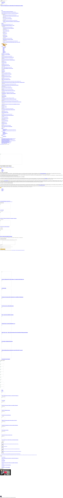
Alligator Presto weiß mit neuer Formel (6, 79)
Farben (3, 50)
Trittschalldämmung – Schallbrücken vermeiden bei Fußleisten (9, 93)
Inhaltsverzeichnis (3, 2)
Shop (2, 135)
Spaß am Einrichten (5, 36)
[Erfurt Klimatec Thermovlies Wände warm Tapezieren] (2, 386)
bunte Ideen (46, 178)
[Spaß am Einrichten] (5, 35)
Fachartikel (3, 144)
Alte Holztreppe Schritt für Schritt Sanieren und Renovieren (8, 90)
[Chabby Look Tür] (5, 32)
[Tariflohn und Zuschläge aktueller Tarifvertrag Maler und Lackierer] (3, 419)
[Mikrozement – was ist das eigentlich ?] (5, 53)
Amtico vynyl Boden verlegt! (4, 143)
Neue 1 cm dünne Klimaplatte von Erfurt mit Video (7, 68)
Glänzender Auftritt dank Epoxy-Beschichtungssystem (8, 57)
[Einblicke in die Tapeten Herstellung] (2, 363)
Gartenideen (4, 132)
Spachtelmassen (4, 47)
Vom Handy (3, 23)
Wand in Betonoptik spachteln (5, 112)
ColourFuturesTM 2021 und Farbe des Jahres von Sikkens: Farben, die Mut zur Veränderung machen (13, 82)
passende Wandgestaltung (43, 173)
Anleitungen (4, 45)
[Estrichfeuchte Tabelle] (4, 61)
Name (1, 245)
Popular (2, 390)
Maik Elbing (1, 167)
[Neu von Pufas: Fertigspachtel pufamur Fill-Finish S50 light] (7, 108)
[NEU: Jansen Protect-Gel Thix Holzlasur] (7, 17)
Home (2, 10)
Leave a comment (10, 167)
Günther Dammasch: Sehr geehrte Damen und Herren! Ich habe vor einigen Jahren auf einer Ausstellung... (11, 451)
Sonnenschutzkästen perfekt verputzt (6, 65)
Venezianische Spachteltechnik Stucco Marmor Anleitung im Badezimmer (10, 425)
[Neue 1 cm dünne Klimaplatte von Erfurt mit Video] (7, 67)
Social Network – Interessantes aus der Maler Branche (8, 11)
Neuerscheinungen (4, 136)
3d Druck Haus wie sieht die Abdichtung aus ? (8, 323)
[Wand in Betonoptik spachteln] (5, 111)
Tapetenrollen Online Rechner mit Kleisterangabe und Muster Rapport (9, 129)
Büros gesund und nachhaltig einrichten (6, 236)
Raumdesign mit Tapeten (4, 123)
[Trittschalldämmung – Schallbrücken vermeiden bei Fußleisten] (8, 92)
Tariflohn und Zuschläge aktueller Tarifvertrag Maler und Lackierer (9, 420)
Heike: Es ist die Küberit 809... (4, 446)
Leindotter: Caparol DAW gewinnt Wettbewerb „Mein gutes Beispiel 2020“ (11, 21)
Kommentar (1, 244)
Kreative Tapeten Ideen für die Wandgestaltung (7, 126)
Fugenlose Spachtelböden (5, 133)
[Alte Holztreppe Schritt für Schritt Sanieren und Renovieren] (7, 89)
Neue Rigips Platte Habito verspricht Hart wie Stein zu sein (6, 201)
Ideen (2, 131)
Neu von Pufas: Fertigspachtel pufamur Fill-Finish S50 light (8, 109)
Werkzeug (4, 134)
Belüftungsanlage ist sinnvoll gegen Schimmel (8, 39)
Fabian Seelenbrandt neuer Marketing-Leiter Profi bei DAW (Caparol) (8, 139)
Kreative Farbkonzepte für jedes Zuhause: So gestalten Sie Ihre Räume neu (8, 138)
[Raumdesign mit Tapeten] (4, 122)
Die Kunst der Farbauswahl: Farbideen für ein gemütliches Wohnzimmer (8, 218)
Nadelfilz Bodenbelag (4, 96)
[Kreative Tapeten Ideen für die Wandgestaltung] (6, 125)
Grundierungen (4, 51)
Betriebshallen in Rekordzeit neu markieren (6, 76)
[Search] (0, 4)
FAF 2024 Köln (4, 288)
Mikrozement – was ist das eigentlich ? (6, 54)
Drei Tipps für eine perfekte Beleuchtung (4, 226)
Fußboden (4, 48)
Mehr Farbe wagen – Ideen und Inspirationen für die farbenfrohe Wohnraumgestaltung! (15, 332)
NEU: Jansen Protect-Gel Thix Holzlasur (7, 18)
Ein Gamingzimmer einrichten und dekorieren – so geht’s (8, 25)
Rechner (2, 128)
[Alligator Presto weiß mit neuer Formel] (5, 78)
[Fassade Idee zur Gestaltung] (2, 371)
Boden (3, 49)
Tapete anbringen (6, 180)
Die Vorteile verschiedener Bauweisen (7, 341)
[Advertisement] (12, 8)
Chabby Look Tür (5, 33)
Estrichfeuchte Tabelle (4, 62)
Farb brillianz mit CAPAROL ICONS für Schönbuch (6, 141)
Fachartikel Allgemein (5, 44)
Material (2, 46)
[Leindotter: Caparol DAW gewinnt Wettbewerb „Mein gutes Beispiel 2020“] (10, 20)
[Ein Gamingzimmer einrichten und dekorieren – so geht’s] (7, 24)
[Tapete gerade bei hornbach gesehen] (2, 376)
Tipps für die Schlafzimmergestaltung (6, 410)
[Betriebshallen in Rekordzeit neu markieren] (6, 75)
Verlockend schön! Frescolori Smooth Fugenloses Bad (7, 115)
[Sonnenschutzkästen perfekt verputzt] (5, 64)
